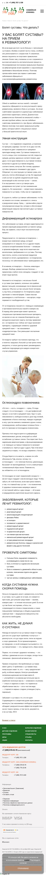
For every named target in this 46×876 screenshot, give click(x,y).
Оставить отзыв (8, 794)
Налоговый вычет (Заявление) (13, 788)
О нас (4, 728)
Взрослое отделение (33, 728)
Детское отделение (9, 731)
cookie (26, 860)
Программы (6, 734)
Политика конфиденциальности (14, 805)
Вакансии (6, 790)
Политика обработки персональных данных (17, 803)
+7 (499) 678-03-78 (9, 750)
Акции (4, 740)
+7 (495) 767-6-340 (20, 775)
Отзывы (28, 737)
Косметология (31, 731)
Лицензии (6, 799)
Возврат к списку (8, 720)
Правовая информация (11, 801)
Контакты (29, 740)
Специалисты (30, 734)
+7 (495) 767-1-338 (16, 3)
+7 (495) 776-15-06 (20, 768)
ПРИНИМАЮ (23, 868)
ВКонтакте (5, 842)
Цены (4, 737)
